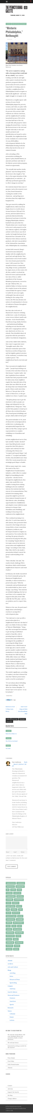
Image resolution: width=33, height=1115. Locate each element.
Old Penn (12, 989)
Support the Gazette (13, 1092)
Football (14, 909)
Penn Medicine (17, 929)
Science (16, 939)
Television (9, 945)
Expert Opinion (10, 906)
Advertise (10, 1089)
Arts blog (12, 973)
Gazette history (12, 992)
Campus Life (17, 893)
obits (19, 926)
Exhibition (15, 903)
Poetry (18, 936)
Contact (10, 1085)
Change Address (12, 1098)
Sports (12, 1004)
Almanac (10, 1067)
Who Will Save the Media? (12, 741)
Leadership (20, 919)
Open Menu (7, 2)
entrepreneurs (19, 899)
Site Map (10, 1095)
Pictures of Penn (15, 979)
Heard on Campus (11, 916)
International (10, 919)
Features (8, 745)
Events (8, 903)
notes (13, 926)
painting (9, 929)
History (20, 916)
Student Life (10, 942)
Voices (10, 1011)
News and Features (16, 23)
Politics (9, 939)
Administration (11, 883)
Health (8, 912)
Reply (25, 762)
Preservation (9, 721)
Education (20, 896)
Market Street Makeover (11, 733)
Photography (10, 936)
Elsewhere (9, 899)
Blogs (9, 970)
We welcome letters (13, 1042)
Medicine (9, 922)
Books (19, 889)
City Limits (8, 748)
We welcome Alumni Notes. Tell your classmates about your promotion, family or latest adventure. (16, 1037)
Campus (10, 986)
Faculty (8, 719)
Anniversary (20, 883)
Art (8, 889)
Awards (13, 889)
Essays (12, 1017)
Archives (10, 964)
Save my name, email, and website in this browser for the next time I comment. (16, 858)
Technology (19, 942)
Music (8, 926)
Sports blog (13, 983)
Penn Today (11, 1061)
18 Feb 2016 (9, 39)
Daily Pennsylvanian (13, 1064)
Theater (17, 945)
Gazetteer (9, 23)
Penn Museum (10, 932)
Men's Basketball (18, 922)
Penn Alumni (11, 1058)
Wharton (9, 949)
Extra (11, 976)
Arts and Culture (13, 967)
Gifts (20, 909)
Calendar (9, 893)
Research (24, 23)
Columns (12, 1014)
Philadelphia (22, 719)
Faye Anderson (16, 762)
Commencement (11, 896)
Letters (12, 1020)
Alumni (10, 960)
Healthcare (16, 912)
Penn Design (14, 719)
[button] (31, 1)
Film (8, 909)
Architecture (20, 886)
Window (16, 949)
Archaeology (10, 886)
